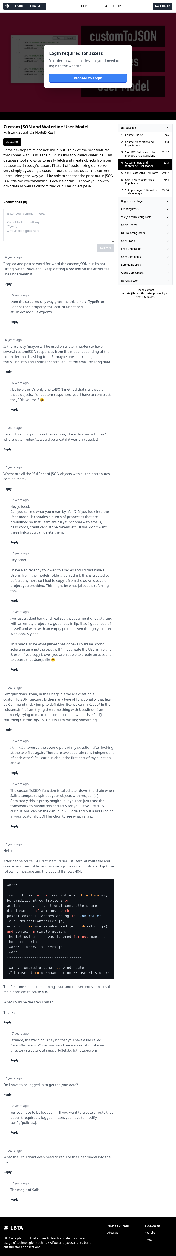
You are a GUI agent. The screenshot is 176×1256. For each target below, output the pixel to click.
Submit (105, 248)
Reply (7, 284)
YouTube (150, 1232)
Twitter (149, 1239)
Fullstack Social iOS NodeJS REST (29, 132)
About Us (112, 1232)
